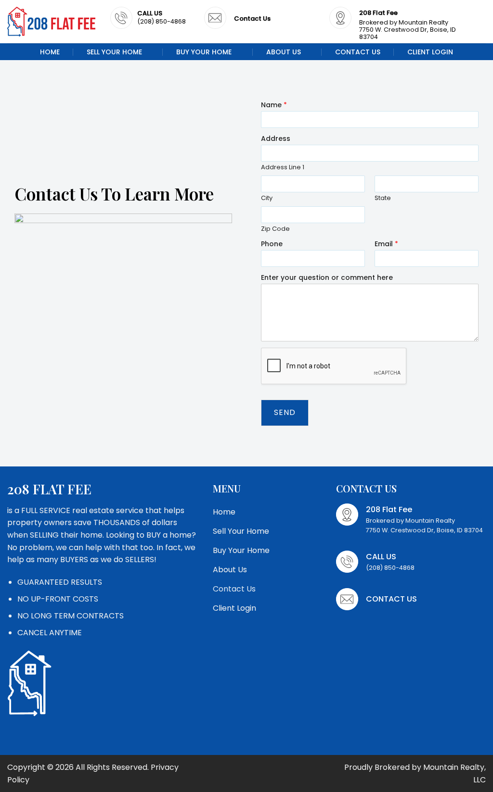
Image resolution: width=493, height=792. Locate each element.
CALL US (149, 13)
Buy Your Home (204, 52)
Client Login (430, 52)
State (383, 198)
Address (275, 138)
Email (386, 243)
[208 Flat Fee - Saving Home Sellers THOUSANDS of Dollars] (51, 22)
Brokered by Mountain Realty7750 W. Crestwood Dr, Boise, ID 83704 (407, 29)
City (266, 198)
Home (50, 52)
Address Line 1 (282, 167)
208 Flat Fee (378, 12)
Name (274, 105)
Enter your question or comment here (327, 277)
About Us (283, 52)
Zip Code (275, 229)
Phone (272, 243)
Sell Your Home (114, 52)
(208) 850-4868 (161, 21)
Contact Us (357, 52)
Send (285, 412)
